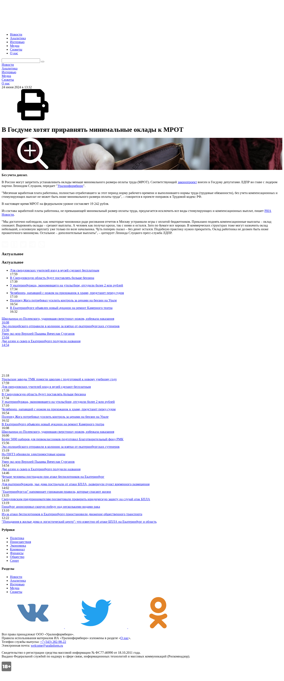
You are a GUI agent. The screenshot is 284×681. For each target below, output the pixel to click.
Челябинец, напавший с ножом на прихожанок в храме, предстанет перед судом (67, 293)
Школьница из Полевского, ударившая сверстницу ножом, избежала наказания (58, 431)
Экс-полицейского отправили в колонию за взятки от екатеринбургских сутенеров (61, 446)
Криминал (17, 549)
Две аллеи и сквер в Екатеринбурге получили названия (41, 469)
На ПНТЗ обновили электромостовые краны (33, 454)
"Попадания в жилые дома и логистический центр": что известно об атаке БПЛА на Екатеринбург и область (79, 521)
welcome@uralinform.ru (47, 645)
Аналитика (18, 38)
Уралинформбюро (70, 186)
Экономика (18, 545)
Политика (17, 538)
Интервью (17, 42)
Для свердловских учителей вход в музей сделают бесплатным (54, 270)
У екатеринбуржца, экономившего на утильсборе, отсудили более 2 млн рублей (66, 285)
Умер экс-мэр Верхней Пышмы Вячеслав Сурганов (38, 461)
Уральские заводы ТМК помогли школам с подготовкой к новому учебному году (59, 379)
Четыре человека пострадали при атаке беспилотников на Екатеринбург (53, 476)
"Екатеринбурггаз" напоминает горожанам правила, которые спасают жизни (56, 491)
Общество (17, 557)
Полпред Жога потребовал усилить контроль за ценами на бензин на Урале (63, 300)
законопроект (187, 182)
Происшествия (20, 542)
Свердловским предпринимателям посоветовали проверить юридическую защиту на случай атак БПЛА (76, 499)
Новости (16, 34)
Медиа (14, 45)
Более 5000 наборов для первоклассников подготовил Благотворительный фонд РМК (62, 439)
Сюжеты (16, 49)
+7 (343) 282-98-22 (53, 642)
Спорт (14, 560)
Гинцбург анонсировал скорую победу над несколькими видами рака (51, 506)
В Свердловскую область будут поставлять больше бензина (52, 278)
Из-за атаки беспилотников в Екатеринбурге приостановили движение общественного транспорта (72, 514)
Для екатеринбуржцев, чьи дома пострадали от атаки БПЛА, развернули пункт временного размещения (75, 484)
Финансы (16, 553)
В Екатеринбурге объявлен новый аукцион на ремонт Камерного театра (61, 308)
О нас (14, 53)
